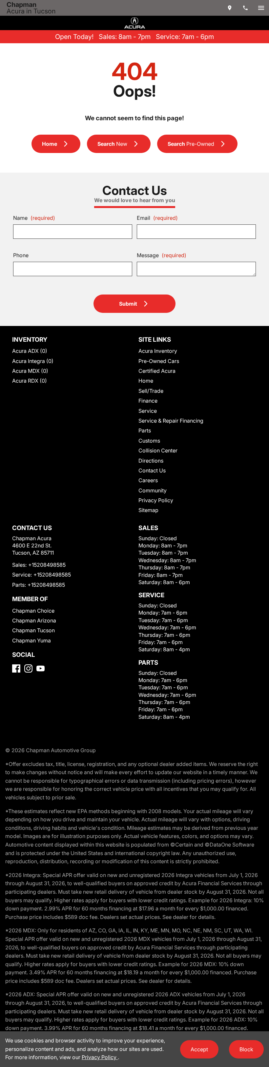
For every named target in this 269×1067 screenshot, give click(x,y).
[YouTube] (40, 668)
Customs (149, 440)
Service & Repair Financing (170, 420)
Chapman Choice (33, 610)
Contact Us (152, 470)
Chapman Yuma (31, 640)
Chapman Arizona (34, 620)
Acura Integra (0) (32, 361)
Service (147, 411)
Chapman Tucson (33, 630)
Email (157, 218)
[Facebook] (16, 668)
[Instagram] (28, 668)
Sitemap (148, 510)
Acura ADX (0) (29, 351)
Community (152, 490)
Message (161, 255)
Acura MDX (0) (30, 371)
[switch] (261, 8)
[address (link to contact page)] (230, 8)
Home (145, 380)
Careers (148, 480)
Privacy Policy (155, 500)
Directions (150, 460)
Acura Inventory (157, 351)
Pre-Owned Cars (158, 361)
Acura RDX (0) (29, 380)
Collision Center (157, 450)
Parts (144, 430)
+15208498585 (47, 565)
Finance (147, 400)
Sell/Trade (150, 391)
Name (34, 218)
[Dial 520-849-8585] (245, 8)
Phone (21, 255)
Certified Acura (157, 371)
